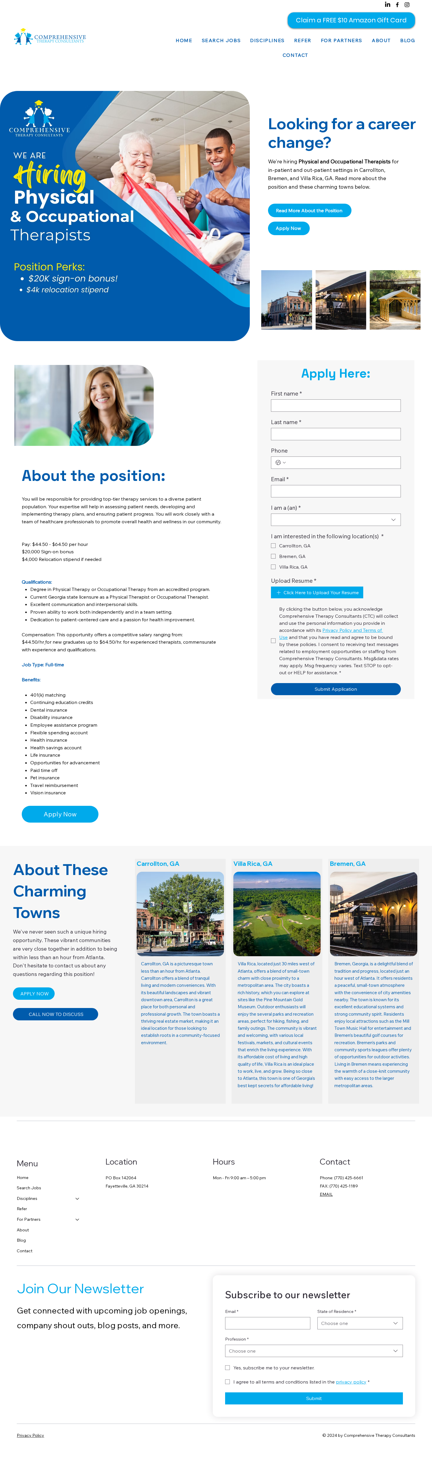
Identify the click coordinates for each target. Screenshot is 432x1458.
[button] (267, 40)
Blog (21, 1240)
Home (23, 1177)
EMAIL (326, 1194)
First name (286, 393)
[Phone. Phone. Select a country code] (281, 462)
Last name (286, 422)
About (23, 1230)
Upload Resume (294, 580)
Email (280, 479)
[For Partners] (77, 1219)
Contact (24, 1250)
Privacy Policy (30, 1435)
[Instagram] (407, 4)
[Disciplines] (77, 1198)
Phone (279, 450)
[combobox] (336, 520)
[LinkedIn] (387, 4)
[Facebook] (397, 4)
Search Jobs (29, 1187)
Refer (22, 1208)
